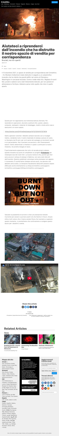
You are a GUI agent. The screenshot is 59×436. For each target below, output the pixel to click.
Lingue (32, 4)
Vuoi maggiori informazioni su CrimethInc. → (32, 382)
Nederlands (24, 68)
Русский (4, 408)
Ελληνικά (13, 408)
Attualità (4, 365)
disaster (29, 313)
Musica (12, 374)
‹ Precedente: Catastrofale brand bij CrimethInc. (16, 315)
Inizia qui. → (34, 390)
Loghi (3, 375)
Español (14, 68)
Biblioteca (6, 4)
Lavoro (4, 384)
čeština (4, 413)
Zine (3, 372)
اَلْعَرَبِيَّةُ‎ (12, 417)
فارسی (8, 415)
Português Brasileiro (32, 68)
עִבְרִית (7, 420)
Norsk (9, 425)
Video (8, 374)
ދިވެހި (10, 424)
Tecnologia (9, 367)
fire (26, 313)
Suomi (3, 410)
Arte (3, 363)
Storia (8, 365)
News (5, 66)
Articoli (4, 362)
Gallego (13, 424)
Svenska (13, 418)
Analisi (13, 363)
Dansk (3, 420)
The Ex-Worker (6, 394)
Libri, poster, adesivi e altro (9, 399)
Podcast (18, 4)
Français (19, 68)
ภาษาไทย (12, 420)
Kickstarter (45, 152)
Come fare (14, 365)
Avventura (7, 363)
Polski (9, 408)
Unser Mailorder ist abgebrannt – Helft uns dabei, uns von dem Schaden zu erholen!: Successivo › (40, 316)
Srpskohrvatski (6, 417)
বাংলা (10, 418)
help (32, 313)
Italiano (13, 403)
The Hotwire (14, 396)
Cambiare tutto (10, 375)
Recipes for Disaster (7, 386)
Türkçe (4, 415)
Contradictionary (12, 382)
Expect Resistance (11, 384)
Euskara (9, 413)
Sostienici (54, 2)
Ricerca (28, 4)
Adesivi (4, 374)
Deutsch (5, 68)
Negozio (23, 4)
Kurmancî (4, 425)
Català (6, 424)
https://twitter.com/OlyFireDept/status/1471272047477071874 (26, 131)
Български (13, 410)
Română (6, 418)
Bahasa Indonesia (10, 412)
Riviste (7, 372)
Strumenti (12, 4)
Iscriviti (54, 373)
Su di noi (37, 4)
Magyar (13, 413)
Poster (11, 372)
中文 (3, 412)
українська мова (6, 422)
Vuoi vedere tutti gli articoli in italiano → (11, 6)
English (9, 68)
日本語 (8, 410)
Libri (2, 4)
